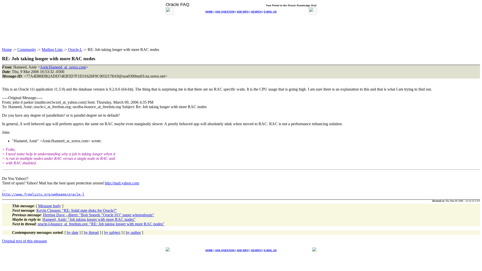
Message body (49, 206)
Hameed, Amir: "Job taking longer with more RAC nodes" (89, 219)
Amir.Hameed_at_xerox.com (63, 67)
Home (7, 49)
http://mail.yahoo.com (122, 183)
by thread (91, 232)
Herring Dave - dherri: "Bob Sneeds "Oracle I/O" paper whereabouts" (98, 215)
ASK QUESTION (224, 11)
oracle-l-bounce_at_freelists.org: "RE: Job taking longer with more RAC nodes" (101, 224)
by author (133, 232)
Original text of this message (24, 241)
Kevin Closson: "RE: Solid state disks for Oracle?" (76, 210)
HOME (209, 11)
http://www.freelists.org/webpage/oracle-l (43, 194)
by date (72, 232)
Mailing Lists (52, 49)
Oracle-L (75, 49)
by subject (112, 232)
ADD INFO (243, 11)
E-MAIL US (270, 11)
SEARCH (256, 11)
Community (26, 49)
